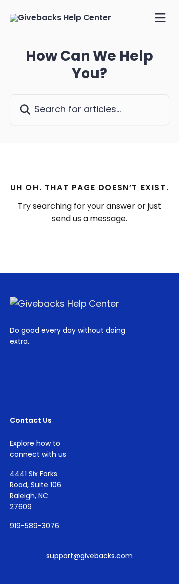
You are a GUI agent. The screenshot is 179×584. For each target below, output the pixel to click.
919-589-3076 (34, 526)
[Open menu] (160, 18)
